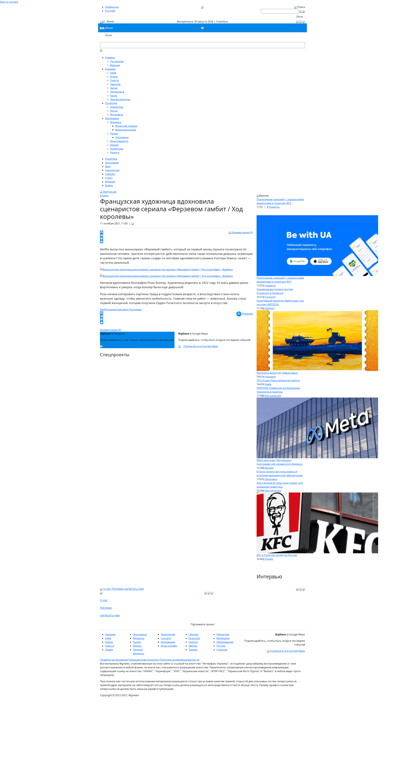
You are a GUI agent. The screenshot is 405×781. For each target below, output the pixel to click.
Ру (303, 28)
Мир (108, 166)
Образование (224, 642)
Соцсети (166, 638)
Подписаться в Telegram (119, 346)
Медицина (222, 638)
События (221, 649)
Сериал (112, 309)
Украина (110, 69)
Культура (194, 638)
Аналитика (116, 107)
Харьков (115, 84)
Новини (110, 57)
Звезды (193, 646)
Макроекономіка (125, 130)
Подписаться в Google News (200, 346)
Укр (300, 28)
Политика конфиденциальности (179, 660)
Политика (111, 103)
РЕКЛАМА (117, 589)
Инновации (168, 642)
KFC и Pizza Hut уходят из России (277, 555)
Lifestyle (110, 174)
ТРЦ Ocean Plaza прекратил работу (278, 380)
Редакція (247, 314)
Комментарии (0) (242, 232)
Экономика (112, 118)
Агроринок (122, 137)
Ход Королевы (133, 309)
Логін (299, 16)
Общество (222, 634)
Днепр (114, 76)
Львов (109, 649)
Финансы (116, 122)
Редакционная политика (144, 660)
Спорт (109, 178)
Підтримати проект (203, 624)
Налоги (114, 152)
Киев (113, 73)
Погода (220, 646)
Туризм (193, 649)
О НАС (107, 589)
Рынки (114, 133)
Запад (113, 88)
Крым (113, 95)
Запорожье (117, 92)
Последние (117, 61)
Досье (114, 111)
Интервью (116, 114)
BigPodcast (110, 192)
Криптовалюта (119, 141)
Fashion (193, 642)
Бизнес (114, 145)
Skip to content (9, 2)
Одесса (114, 80)
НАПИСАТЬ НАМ (134, 589)
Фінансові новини (126, 126)
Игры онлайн (169, 646)
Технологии (112, 170)
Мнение (110, 181)
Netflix (104, 309)
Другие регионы (120, 99)
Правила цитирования (114, 660)
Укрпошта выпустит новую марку (277, 373)
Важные (115, 65)
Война (109, 185)
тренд (120, 309)
